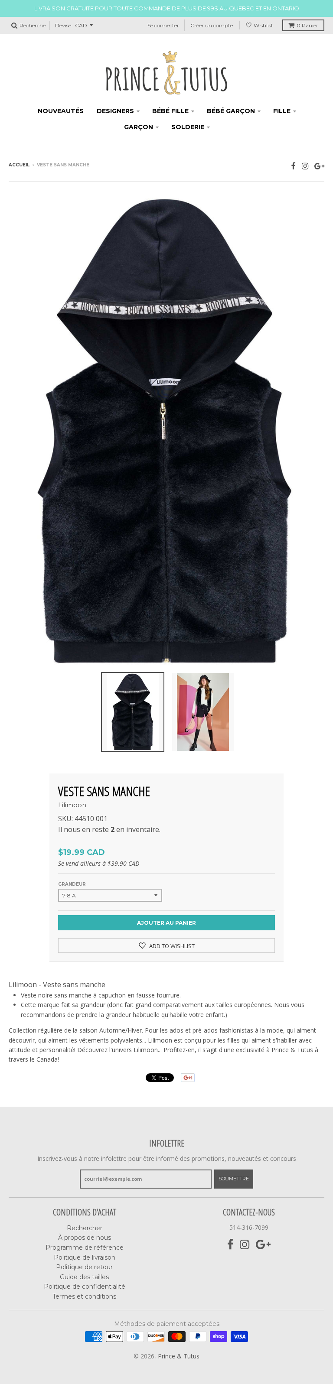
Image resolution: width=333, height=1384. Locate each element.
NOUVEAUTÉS (61, 111)
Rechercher (84, 1228)
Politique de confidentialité (84, 1286)
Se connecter (163, 25)
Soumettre (234, 1179)
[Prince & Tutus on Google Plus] (319, 165)
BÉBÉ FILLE (170, 111)
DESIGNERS (115, 111)
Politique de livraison (84, 1257)
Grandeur (72, 884)
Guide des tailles (84, 1277)
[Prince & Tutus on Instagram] (305, 165)
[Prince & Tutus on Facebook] (293, 165)
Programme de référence (85, 1247)
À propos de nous (84, 1237)
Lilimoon (72, 805)
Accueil (19, 165)
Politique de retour (84, 1267)
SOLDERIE (187, 127)
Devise (63, 25)
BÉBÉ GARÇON (231, 111)
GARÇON (138, 127)
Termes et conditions (84, 1296)
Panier (307, 25)
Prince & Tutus (178, 1356)
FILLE (282, 111)
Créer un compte (211, 25)
